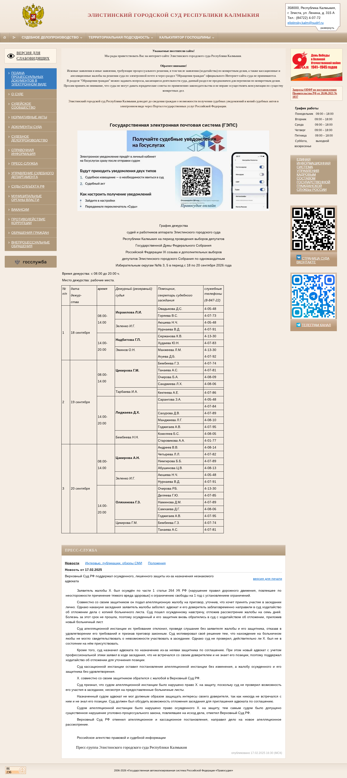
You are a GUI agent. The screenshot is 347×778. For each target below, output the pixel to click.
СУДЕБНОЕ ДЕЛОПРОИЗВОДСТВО (29, 138)
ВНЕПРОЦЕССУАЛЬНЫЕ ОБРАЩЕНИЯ (30, 244)
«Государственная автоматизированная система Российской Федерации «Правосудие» (180, 770)
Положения (157, 563)
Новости (72, 563)
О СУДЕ (17, 94)
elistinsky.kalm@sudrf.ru (306, 23)
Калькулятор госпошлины (185, 37)
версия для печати (267, 579)
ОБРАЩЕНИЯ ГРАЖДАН (30, 233)
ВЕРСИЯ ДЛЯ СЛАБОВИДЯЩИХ (33, 55)
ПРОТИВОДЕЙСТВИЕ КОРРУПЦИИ (28, 221)
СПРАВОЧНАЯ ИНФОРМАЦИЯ (23, 152)
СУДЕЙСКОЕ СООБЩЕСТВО (23, 105)
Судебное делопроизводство (51, 37)
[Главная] (4, 37)
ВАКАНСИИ (20, 209)
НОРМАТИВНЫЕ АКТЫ (29, 117)
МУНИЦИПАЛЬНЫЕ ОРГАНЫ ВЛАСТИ (26, 198)
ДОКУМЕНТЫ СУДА (26, 127)
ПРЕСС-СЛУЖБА (24, 163)
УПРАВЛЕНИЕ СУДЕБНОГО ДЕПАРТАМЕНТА (32, 175)
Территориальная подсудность (119, 37)
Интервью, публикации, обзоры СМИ (113, 563)
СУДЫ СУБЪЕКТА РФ (28, 186)
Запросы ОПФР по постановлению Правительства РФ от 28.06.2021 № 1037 (314, 93)
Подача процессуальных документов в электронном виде (29, 78)
